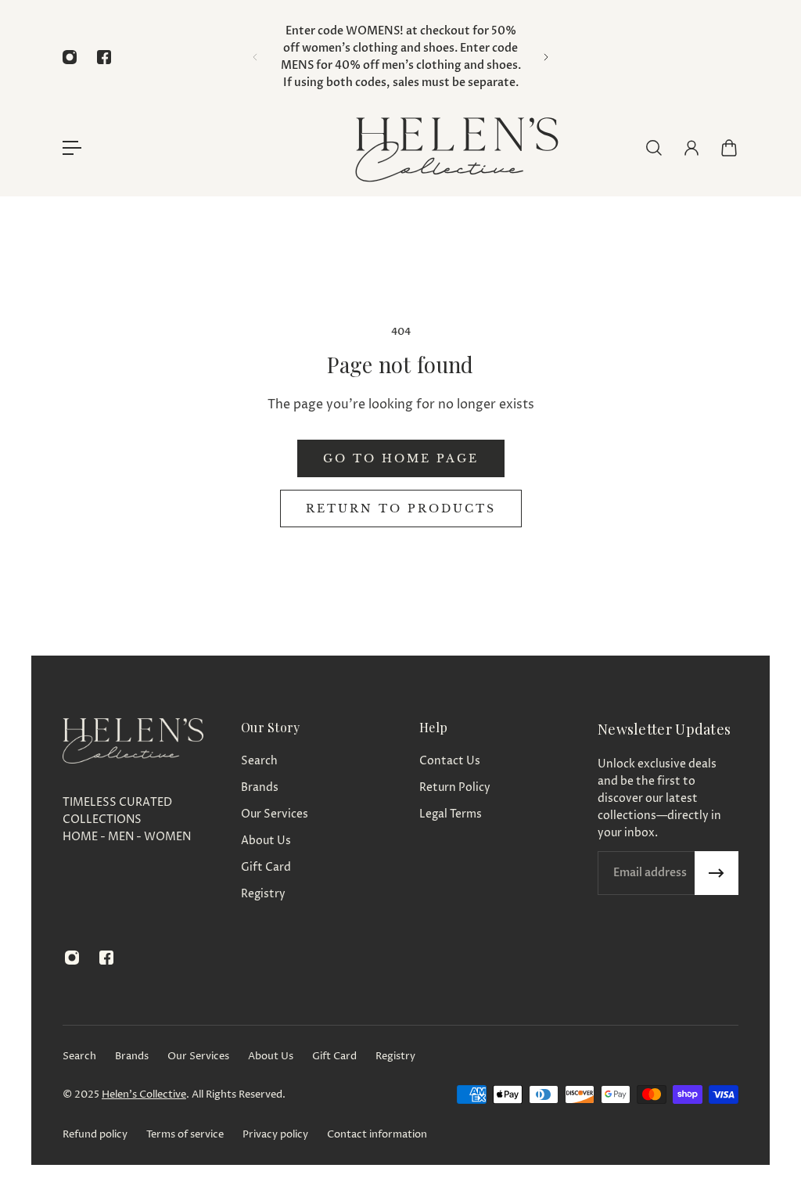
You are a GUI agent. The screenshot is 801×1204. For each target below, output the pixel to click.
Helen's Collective (144, 1094)
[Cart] (729, 148)
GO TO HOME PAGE (401, 458)
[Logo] (455, 147)
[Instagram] (69, 57)
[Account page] (691, 148)
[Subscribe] (716, 873)
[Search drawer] (654, 148)
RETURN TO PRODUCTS (401, 508)
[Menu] (72, 148)
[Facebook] (104, 57)
